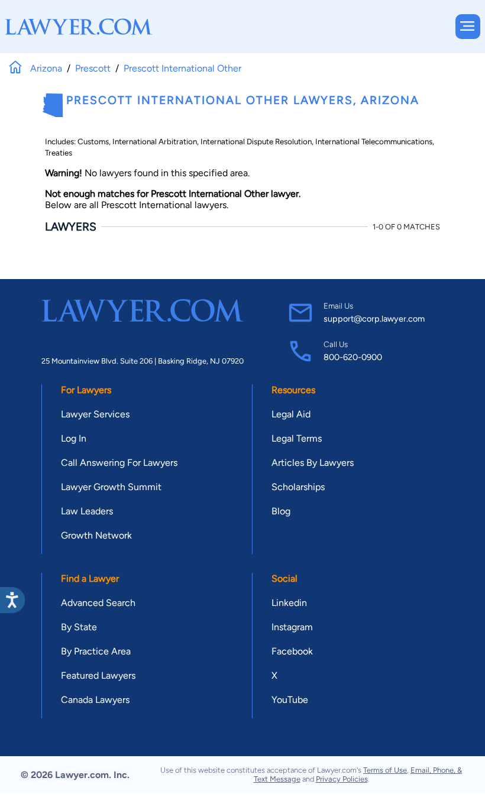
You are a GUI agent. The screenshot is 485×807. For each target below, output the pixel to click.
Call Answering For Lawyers (119, 462)
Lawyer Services (95, 414)
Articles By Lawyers (312, 462)
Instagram (292, 627)
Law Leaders (87, 511)
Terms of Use (385, 770)
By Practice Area (96, 651)
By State (79, 627)
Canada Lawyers (95, 699)
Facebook (292, 651)
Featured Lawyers (98, 675)
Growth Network (96, 535)
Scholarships (298, 486)
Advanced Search (98, 602)
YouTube (289, 699)
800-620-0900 (353, 357)
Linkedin (289, 602)
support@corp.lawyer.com (374, 318)
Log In (73, 438)
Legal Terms (296, 438)
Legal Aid (291, 414)
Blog (280, 511)
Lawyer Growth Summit (111, 486)
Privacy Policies (342, 778)
